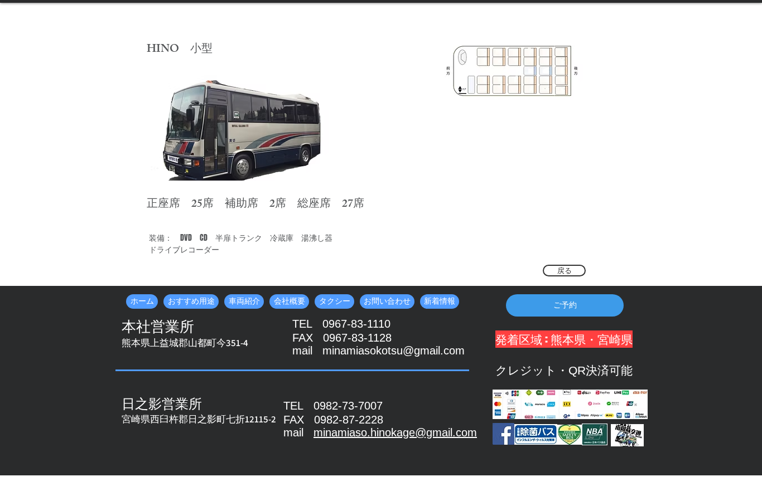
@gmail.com (446, 432)
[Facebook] (503, 434)
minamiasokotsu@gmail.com (393, 350)
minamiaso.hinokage (364, 432)
